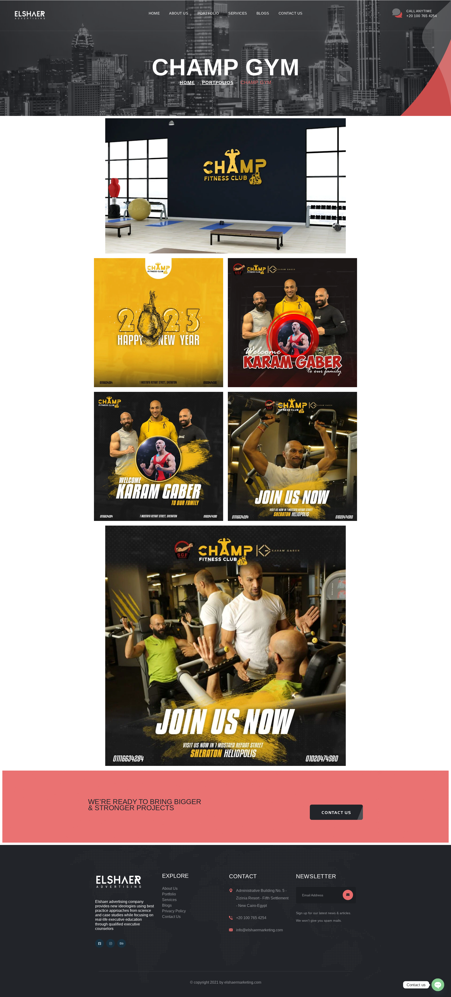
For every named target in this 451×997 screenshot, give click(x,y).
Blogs (263, 13)
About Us (178, 13)
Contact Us (291, 13)
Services (237, 13)
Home (154, 13)
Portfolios (217, 82)
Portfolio (208, 13)
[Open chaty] (438, 984)
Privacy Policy (174, 911)
